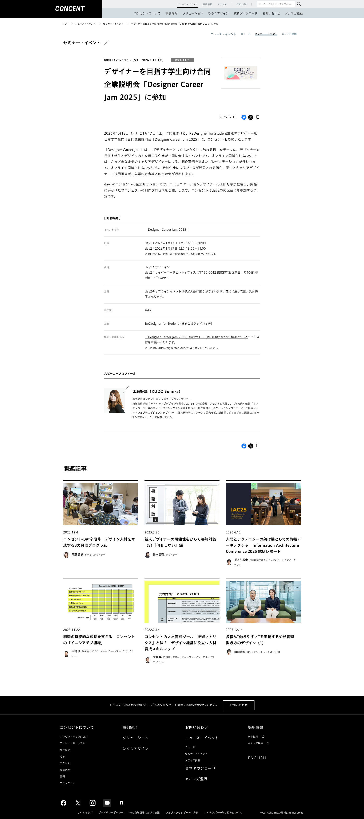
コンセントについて (147, 13)
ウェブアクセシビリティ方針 (182, 812)
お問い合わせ (271, 13)
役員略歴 (65, 770)
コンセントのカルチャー (74, 743)
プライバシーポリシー (110, 812)
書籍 (62, 776)
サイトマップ (84, 812)
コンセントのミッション (74, 736)
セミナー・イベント (113, 23)
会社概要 (65, 750)
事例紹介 (171, 13)
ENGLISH (257, 758)
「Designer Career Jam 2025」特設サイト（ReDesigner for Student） (194, 337)
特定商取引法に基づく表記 (144, 812)
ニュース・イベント (85, 23)
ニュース (246, 34)
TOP (65, 23)
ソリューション (192, 13)
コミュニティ (67, 783)
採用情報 (255, 727)
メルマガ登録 (294, 13)
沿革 (62, 756)
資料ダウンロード (245, 13)
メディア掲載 (289, 34)
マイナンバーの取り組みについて (223, 812)
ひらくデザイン (218, 13)
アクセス (65, 763)
